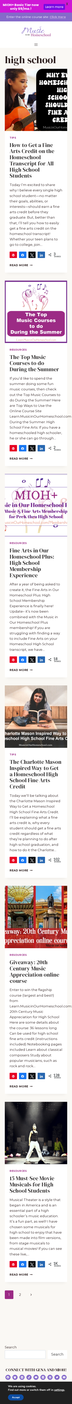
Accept (16, 1397)
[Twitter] (57, 1377)
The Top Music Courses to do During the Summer (34, 363)
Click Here (58, 17)
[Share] (22, 255)
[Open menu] (36, 44)
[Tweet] (32, 255)
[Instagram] (43, 1377)
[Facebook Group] (15, 1377)
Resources (18, 349)
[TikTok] (29, 1377)
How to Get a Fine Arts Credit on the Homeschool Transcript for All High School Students (32, 160)
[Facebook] (8, 1377)
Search (11, 1347)
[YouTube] (36, 1377)
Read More (21, 265)
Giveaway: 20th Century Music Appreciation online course (34, 971)
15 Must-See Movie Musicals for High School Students (32, 1184)
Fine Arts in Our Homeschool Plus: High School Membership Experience (32, 563)
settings (59, 1390)
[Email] (64, 1377)
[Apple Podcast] (22, 1377)
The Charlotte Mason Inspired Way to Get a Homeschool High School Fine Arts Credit (35, 774)
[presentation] (36, 100)
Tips (13, 137)
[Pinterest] (50, 1377)
